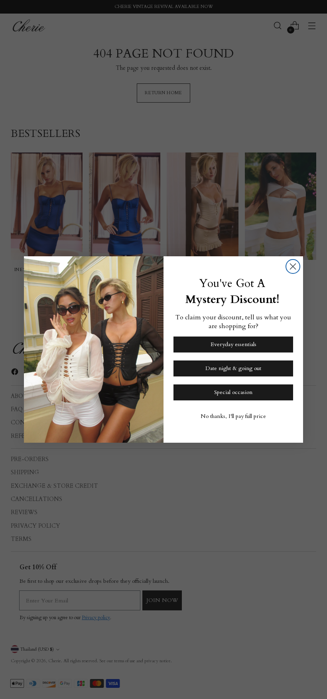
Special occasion (233, 392)
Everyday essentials (233, 344)
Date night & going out (233, 368)
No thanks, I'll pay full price (233, 416)
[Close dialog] (293, 266)
